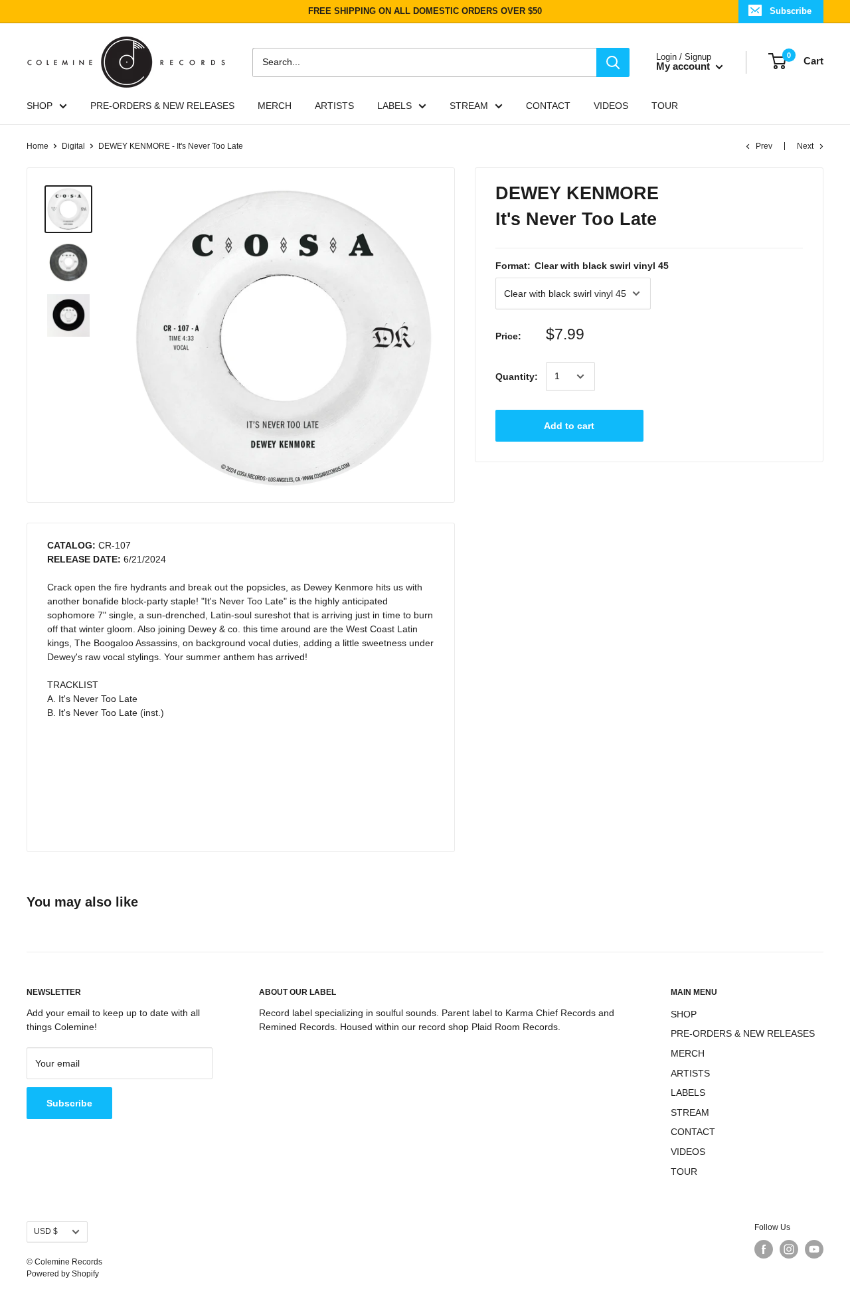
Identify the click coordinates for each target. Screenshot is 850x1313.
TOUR (664, 105)
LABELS (394, 105)
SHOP (39, 105)
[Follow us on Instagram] (789, 1249)
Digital (73, 146)
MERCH (275, 105)
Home (37, 146)
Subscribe (790, 11)
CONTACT (548, 105)
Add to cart (569, 425)
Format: (582, 265)
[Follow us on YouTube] (814, 1249)
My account (684, 66)
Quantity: (516, 376)
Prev (764, 146)
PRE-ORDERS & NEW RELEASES (162, 105)
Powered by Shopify (63, 1273)
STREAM (469, 105)
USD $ (46, 1231)
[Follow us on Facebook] (763, 1249)
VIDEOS (611, 105)
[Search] (613, 61)
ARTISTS (334, 105)
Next (805, 146)
